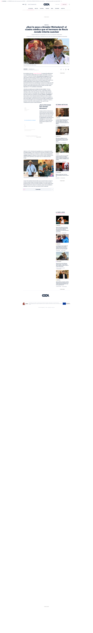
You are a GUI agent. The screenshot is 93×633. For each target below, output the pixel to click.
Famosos (47, 8)
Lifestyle (63, 8)
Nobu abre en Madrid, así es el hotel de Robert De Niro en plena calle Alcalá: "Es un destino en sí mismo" (62, 140)
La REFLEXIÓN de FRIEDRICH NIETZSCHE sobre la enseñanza (35, 1)
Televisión (57, 8)
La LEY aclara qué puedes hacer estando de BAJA (53, 1)
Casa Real (42, 8)
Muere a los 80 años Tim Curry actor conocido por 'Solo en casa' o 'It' (62, 175)
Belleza (36, 8)
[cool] (46, 4)
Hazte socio (64, 4)
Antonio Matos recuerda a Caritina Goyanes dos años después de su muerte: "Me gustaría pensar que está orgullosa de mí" (62, 283)
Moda (52, 8)
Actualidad (30, 8)
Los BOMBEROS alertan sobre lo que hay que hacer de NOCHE (16, 1)
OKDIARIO (25, 69)
